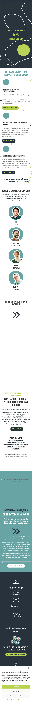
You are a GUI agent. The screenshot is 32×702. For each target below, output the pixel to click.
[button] (29, 668)
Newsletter (16, 605)
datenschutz (17, 699)
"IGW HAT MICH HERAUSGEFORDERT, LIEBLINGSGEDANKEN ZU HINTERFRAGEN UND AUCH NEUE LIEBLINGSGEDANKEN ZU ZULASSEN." (16, 443)
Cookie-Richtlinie (9, 699)
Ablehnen (16, 691)
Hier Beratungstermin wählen (16, 303)
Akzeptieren (16, 686)
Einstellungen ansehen (16, 696)
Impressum (24, 699)
